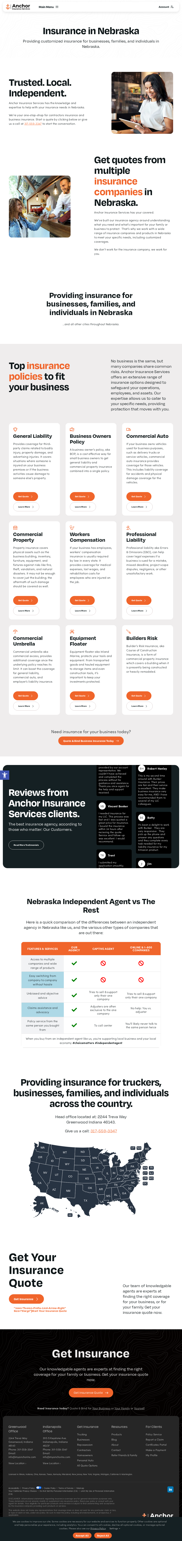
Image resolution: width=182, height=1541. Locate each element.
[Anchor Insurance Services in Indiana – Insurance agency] (157, 1514)
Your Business (101, 1408)
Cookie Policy (50, 1488)
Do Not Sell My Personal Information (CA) (59, 1491)
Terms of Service (65, 1488)
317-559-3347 (33, 123)
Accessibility (14, 1488)
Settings (114, 1528)
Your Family (122, 1408)
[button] (4, 775)
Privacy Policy (28, 1488)
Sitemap (80, 1488)
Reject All (103, 1535)
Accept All (82, 1535)
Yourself (139, 1408)
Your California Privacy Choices (23, 1491)
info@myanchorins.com (22, 1457)
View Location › (17, 1463)
